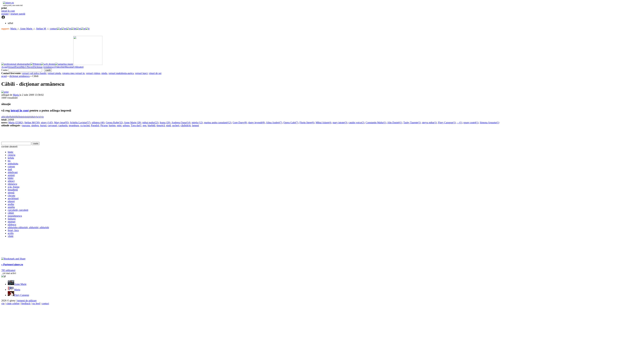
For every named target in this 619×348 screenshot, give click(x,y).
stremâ (11, 192)
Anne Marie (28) (132, 122)
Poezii (18, 67)
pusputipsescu (15, 215)
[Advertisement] (39, 134)
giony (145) (47, 122)
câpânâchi (186, 125)
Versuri (11, 67)
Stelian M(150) (32, 122)
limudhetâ (13, 189)
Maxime (69, 67)
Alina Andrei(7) (274, 122)
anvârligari (13, 198)
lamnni (195, 125)
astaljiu (11, 207)
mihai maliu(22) (150, 122)
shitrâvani (13, 172)
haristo (112, 125)
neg (144, 125)
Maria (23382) (15, 122)
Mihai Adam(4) (323, 122)
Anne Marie (26, 28)
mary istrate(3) (340, 122)
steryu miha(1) (429, 122)
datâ (10, 169)
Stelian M (41, 28)
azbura (126, 125)
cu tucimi (85, 125)
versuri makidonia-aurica (121, 73)
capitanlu (63, 125)
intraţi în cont (8, 11)
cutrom (11, 166)
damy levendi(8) (256, 122)
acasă (4, 76)
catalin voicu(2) (356, 122)
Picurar (104, 125)
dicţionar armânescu (19, 76)
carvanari (52, 125)
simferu (35, 125)
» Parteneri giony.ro (12, 264)
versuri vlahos (93, 73)
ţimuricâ (161, 125)
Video (58, 67)
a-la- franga (13, 186)
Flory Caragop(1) (447, 122)
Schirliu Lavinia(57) (80, 122)
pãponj (11, 201)
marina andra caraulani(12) (217, 122)
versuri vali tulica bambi (34, 73)
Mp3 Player (27, 67)
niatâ (168, 125)
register (5, 13)
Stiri (63, 67)
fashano (12, 218)
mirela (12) (197, 122)
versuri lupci (141, 73)
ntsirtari (11, 221)
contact (53, 28)
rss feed (36, 303)
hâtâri (10, 178)
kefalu (11, 157)
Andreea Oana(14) (180, 122)
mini (119, 125)
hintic (10, 152)
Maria (13, 28)
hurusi (43, 125)
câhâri (11, 213)
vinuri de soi (155, 73)
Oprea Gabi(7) (290, 122)
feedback (25, 303)
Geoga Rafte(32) (114, 122)
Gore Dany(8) (240, 122)
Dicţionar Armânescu (44, 67)
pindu (104, 73)
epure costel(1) (470, 122)
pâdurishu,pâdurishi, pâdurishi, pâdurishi (28, 227)
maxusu (26, 125)
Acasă (4, 67)
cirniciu (11, 155)
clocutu (11, 195)
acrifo (11, 233)
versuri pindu (54, 73)
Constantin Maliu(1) (376, 122)
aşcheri (175, 125)
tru (9, 160)
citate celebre (13, 303)
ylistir (10, 236)
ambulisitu (13, 163)
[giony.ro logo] (7, 2)
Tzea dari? (136, 125)
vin (3, 303)
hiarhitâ (151, 125)
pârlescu (12, 224)
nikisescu (12, 184)
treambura (74, 125)
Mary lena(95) (61, 122)
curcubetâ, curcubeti (18, 210)
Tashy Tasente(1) (412, 122)
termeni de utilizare (27, 300)
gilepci (11, 181)
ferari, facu (13, 230)
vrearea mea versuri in (73, 73)
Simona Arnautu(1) (489, 122)
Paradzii (95, 125)
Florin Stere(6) (307, 122)
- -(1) (459, 122)
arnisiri (11, 175)
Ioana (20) (165, 122)
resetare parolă (17, 13)
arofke (11, 204)
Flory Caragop (21, 295)
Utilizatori (78, 67)
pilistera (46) (98, 122)
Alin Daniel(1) (394, 122)
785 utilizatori (8, 270)
